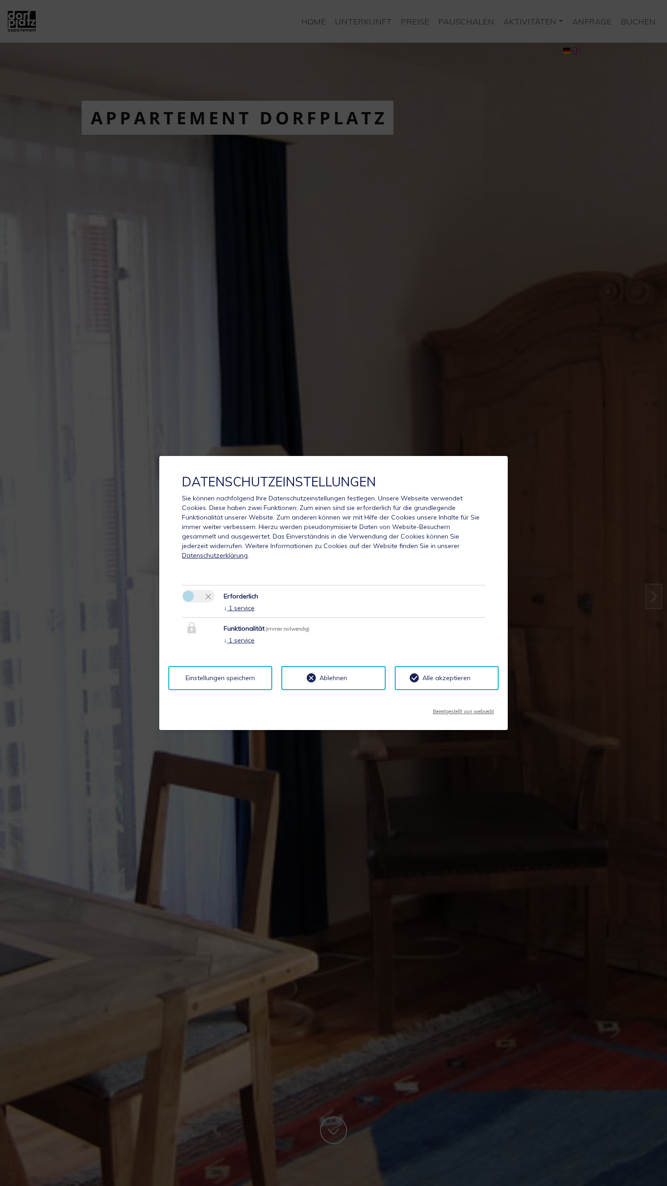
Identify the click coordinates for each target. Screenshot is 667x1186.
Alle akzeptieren (446, 678)
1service (239, 608)
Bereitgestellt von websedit (463, 708)
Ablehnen (333, 678)
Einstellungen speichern (220, 678)
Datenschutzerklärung (215, 555)
